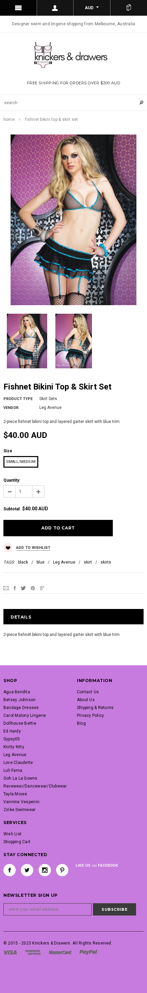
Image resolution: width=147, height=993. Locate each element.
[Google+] (42, 587)
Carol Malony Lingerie (24, 715)
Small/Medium (21, 461)
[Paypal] (88, 952)
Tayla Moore (15, 794)
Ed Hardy (12, 731)
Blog (81, 723)
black (23, 562)
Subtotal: (12, 509)
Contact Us (88, 692)
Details (21, 617)
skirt (88, 562)
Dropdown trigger (55, 8)
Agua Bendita (16, 692)
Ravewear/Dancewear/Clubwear (35, 786)
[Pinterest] (33, 587)
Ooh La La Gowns (20, 778)
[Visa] (10, 952)
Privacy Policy (90, 715)
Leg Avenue (64, 562)
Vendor (10, 408)
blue (40, 562)
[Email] (6, 587)
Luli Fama (12, 770)
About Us (86, 699)
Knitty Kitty (13, 746)
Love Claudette (18, 762)
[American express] (33, 952)
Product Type (17, 399)
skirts (106, 562)
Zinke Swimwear (19, 809)
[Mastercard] (60, 952)
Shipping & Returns (95, 707)
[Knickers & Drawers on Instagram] (45, 870)
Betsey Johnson (19, 699)
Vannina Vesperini (21, 801)
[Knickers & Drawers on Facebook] (9, 870)
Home (9, 119)
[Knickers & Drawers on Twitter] (27, 870)
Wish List (12, 834)
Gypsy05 (11, 739)
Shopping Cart (16, 841)
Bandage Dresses (21, 707)
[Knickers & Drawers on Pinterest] (62, 870)
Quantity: (11, 480)
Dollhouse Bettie (19, 723)
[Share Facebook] (15, 587)
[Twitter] (23, 587)
